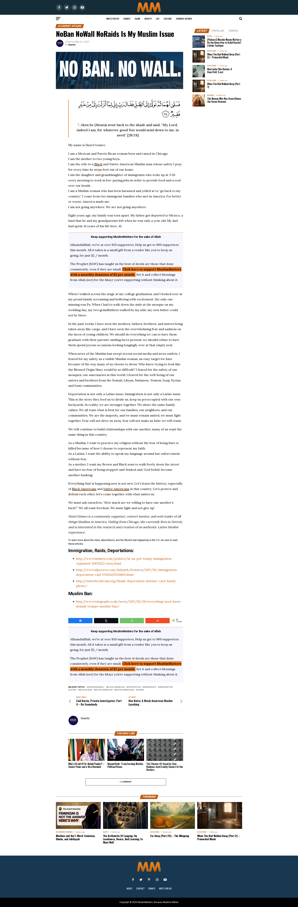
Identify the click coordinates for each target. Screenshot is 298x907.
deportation (134, 687)
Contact (140, 888)
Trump (140, 690)
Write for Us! (112, 18)
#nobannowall (96, 687)
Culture (168, 18)
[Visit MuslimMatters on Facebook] (133, 880)
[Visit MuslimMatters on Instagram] (157, 880)
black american (116, 687)
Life (157, 18)
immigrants (149, 687)
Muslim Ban (85, 690)
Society (148, 18)
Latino (73, 690)
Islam (137, 18)
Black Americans (84, 489)
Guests (72, 44)
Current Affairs (184, 18)
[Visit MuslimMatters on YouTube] (165, 880)
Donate (127, 18)
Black (98, 164)
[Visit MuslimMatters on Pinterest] (149, 880)
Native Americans (116, 489)
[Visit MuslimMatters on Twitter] (141, 880)
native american (104, 690)
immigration (166, 687)
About (129, 888)
